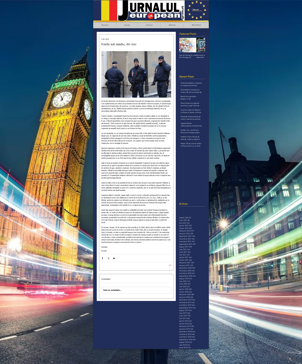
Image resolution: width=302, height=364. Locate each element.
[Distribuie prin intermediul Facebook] (102, 258)
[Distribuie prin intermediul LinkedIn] (114, 258)
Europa (104, 251)
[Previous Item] (183, 45)
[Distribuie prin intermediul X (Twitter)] (108, 258)
